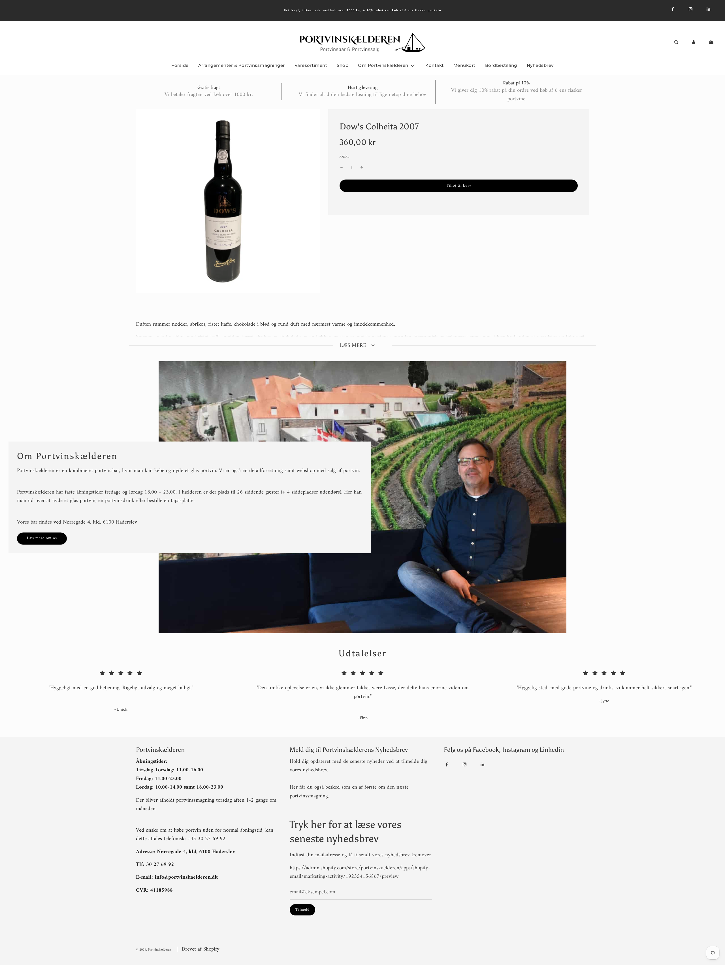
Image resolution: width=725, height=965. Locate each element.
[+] (362, 168)
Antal (344, 157)
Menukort (464, 65)
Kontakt (434, 65)
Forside (180, 65)
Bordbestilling (501, 65)
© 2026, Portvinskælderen (153, 950)
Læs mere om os (42, 538)
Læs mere (354, 345)
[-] (342, 168)
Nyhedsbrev (540, 65)
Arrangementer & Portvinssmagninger (241, 65)
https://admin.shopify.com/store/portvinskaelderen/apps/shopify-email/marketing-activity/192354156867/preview (360, 872)
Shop (342, 65)
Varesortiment (311, 65)
